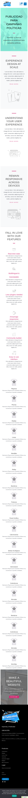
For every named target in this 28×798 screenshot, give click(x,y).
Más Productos (5, 762)
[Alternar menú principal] (25, 4)
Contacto (4, 774)
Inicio (3, 772)
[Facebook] (3, 782)
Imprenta (4, 756)
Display (3, 753)
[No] (26, 793)
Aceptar (14, 795)
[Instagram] (5, 782)
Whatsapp (5, 779)
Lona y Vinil (4, 755)
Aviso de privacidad (6, 768)
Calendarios (4, 751)
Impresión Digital (5, 758)
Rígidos (3, 760)
